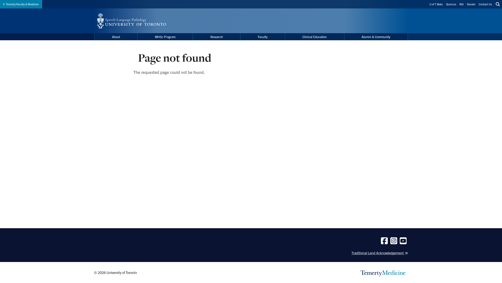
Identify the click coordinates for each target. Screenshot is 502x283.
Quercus (451, 4)
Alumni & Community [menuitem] (376, 37)
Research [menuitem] (216, 37)
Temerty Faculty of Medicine (22, 4)
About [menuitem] (116, 37)
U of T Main (436, 4)
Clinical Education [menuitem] (314, 37)
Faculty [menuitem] (262, 37)
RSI (461, 4)
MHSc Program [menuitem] (165, 37)
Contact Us (485, 4)
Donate (471, 4)
